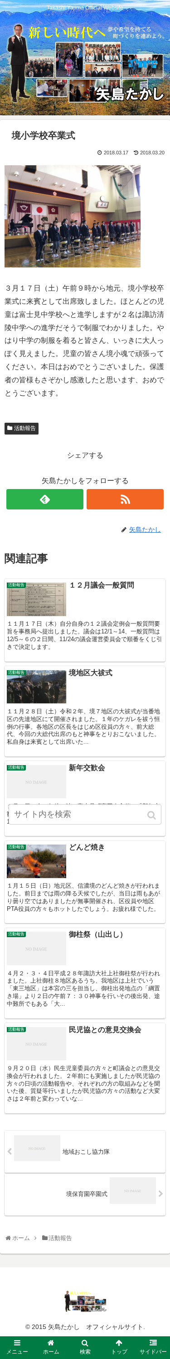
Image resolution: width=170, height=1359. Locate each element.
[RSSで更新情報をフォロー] (125, 499)
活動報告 (25, 428)
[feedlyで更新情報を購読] (44, 499)
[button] (152, 815)
